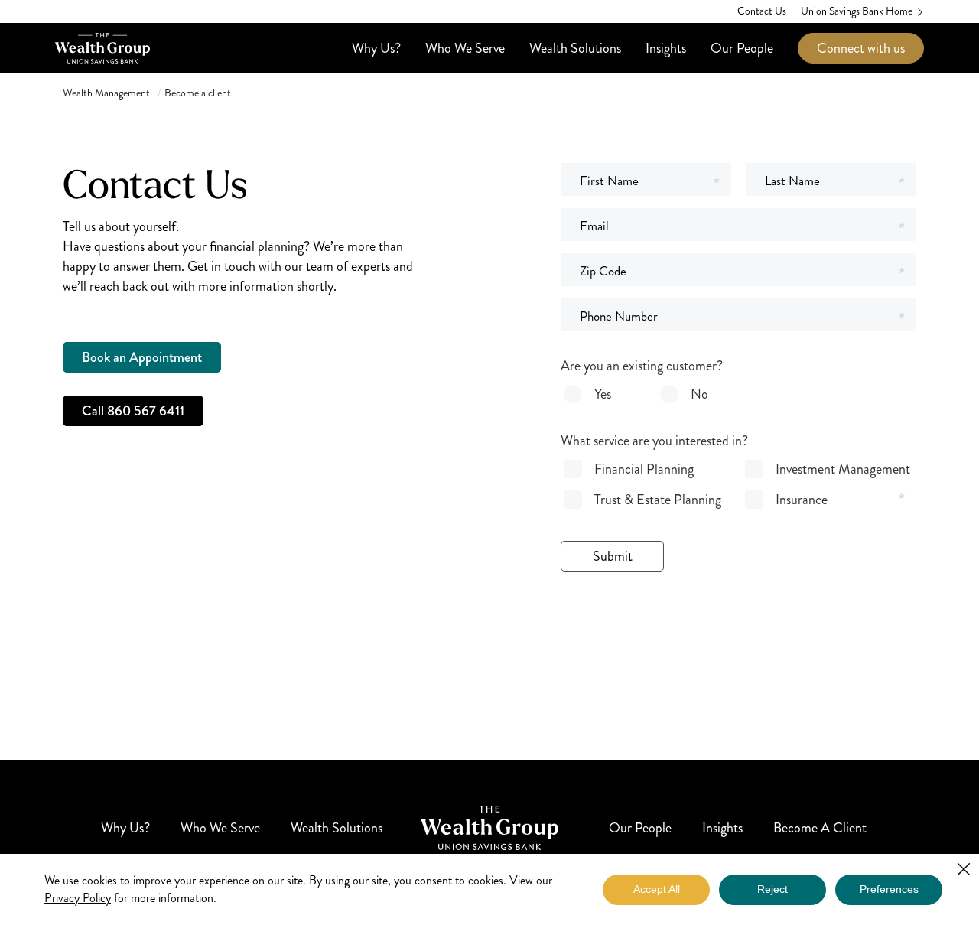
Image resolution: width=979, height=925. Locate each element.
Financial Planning (644, 469)
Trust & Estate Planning (657, 499)
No (699, 394)
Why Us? (376, 48)
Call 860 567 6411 (133, 411)
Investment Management (843, 469)
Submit (613, 556)
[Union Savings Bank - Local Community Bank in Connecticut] (102, 48)
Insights (666, 48)
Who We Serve (465, 48)
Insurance (802, 499)
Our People (742, 48)
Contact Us (761, 11)
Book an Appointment (142, 357)
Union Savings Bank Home (856, 11)
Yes (602, 394)
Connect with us (861, 48)
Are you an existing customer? (642, 366)
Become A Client (820, 828)
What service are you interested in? (654, 441)
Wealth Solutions (575, 48)
